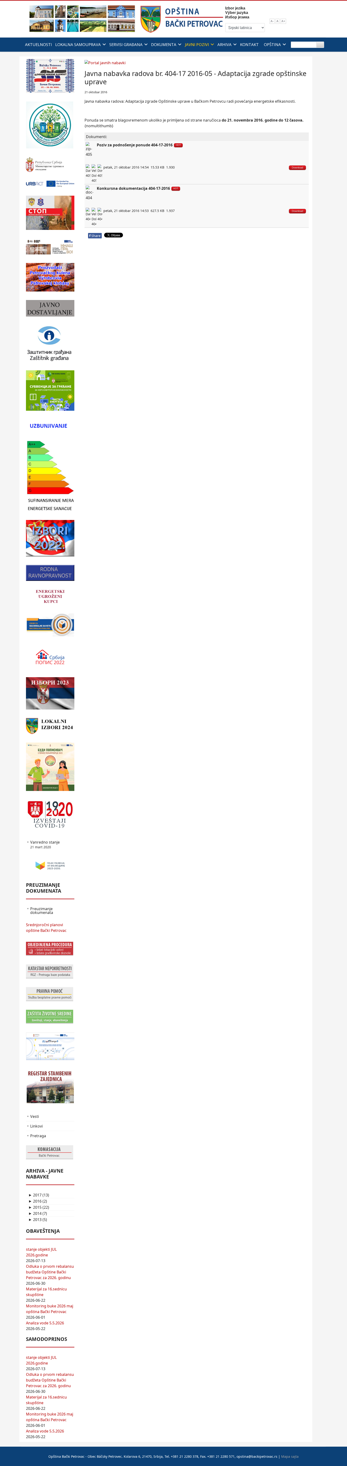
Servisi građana (126, 44)
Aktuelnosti (38, 44)
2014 (35, 1213)
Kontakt (249, 44)
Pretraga (38, 1135)
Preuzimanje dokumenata (41, 910)
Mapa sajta (290, 1456)
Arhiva (224, 44)
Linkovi (36, 1126)
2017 (35, 1195)
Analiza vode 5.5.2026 (45, 1323)
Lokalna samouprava (78, 44)
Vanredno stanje (45, 844)
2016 (35, 1201)
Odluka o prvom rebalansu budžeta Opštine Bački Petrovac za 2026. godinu (50, 1272)
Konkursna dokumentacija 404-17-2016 (133, 188)
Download (297, 167)
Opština (272, 44)
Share (95, 235)
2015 (35, 1207)
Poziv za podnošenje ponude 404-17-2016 (135, 145)
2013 (35, 1219)
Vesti (34, 1116)
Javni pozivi (197, 44)
